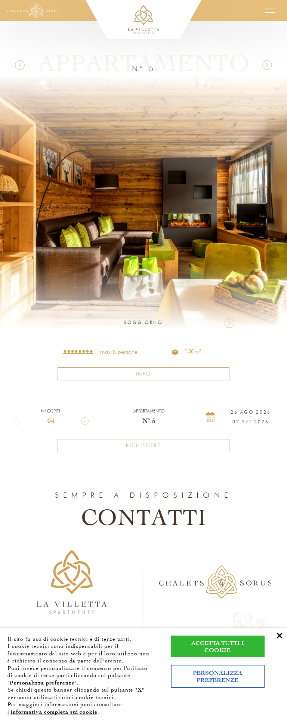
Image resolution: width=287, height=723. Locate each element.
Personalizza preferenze (217, 676)
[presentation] (57, 323)
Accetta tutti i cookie (217, 646)
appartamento (149, 411)
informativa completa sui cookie (54, 711)
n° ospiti (50, 411)
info (143, 374)
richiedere (143, 445)
